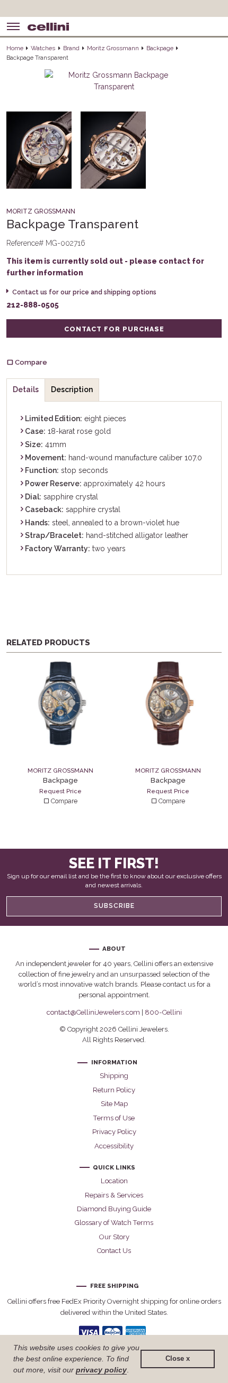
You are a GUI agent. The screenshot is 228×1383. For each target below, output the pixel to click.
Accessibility (114, 1146)
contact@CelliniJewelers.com (93, 1012)
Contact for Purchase (114, 329)
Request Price (60, 791)
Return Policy (114, 1090)
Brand (71, 48)
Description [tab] (72, 389)
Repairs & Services (114, 1195)
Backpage (159, 48)
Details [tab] (26, 389)
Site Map (114, 1104)
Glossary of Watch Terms (114, 1223)
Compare (63, 801)
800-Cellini (163, 1012)
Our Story (114, 1237)
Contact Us (114, 1251)
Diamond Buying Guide (114, 1209)
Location (114, 1181)
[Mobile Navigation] (13, 26)
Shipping (114, 1076)
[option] (60, 733)
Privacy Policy (114, 1132)
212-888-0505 (32, 305)
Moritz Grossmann (113, 48)
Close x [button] (177, 1358)
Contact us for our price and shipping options (84, 292)
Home (14, 48)
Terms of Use (114, 1118)
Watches (43, 48)
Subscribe (114, 905)
